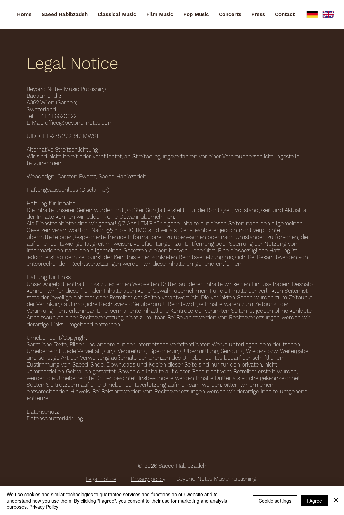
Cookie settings (275, 500)
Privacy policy (148, 479)
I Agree (314, 500)
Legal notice (101, 479)
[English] (328, 14)
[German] (312, 14)
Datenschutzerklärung (55, 418)
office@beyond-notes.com (79, 122)
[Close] (336, 500)
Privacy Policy (43, 506)
